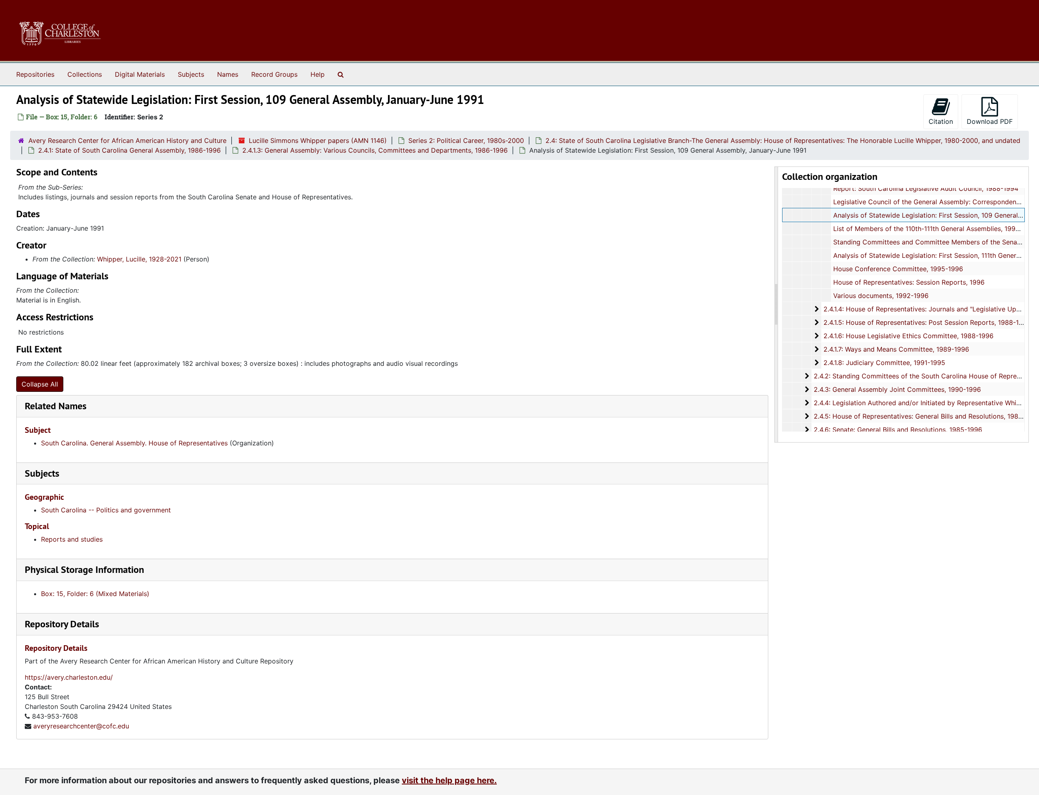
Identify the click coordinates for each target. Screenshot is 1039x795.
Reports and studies (72, 539)
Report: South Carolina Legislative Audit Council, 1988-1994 (925, 188)
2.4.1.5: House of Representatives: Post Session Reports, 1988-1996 (927, 322)
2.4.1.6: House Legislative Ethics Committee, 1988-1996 (908, 336)
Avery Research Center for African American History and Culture (127, 140)
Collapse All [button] (40, 384)
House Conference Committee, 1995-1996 (898, 269)
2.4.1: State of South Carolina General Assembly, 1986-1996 (129, 150)
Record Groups (274, 74)
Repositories (35, 74)
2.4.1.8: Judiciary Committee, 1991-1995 (884, 363)
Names (227, 74)
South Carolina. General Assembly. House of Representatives (134, 443)
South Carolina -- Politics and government (106, 510)
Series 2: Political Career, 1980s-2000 (466, 140)
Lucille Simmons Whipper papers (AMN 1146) (318, 140)
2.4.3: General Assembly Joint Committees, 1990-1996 (897, 389)
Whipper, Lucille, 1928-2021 (139, 259)
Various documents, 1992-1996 (881, 296)
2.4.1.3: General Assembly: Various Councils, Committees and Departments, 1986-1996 (375, 150)
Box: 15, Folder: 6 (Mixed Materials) (95, 594)
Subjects (191, 74)
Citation (941, 121)
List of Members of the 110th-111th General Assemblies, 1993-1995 (935, 229)
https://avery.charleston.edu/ (69, 677)
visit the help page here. (449, 780)
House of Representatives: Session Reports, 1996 (909, 282)
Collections (84, 74)
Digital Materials (140, 74)
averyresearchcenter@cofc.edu (81, 726)
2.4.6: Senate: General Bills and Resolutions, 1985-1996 (898, 430)
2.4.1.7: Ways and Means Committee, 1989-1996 (896, 349)
